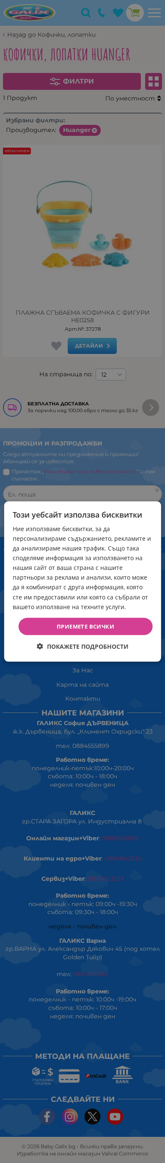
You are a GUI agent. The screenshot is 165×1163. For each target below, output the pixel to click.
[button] (83, 646)
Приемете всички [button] (85, 626)
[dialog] (82, 581)
